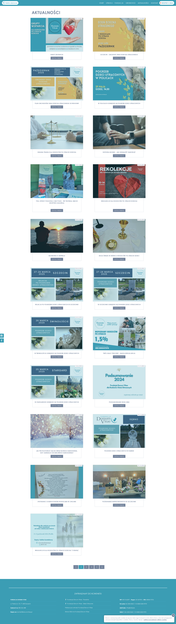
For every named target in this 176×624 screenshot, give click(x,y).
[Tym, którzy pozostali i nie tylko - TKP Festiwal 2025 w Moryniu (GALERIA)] (57, 181)
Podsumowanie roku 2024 (119, 402)
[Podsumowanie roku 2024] (119, 382)
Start (101, 3)
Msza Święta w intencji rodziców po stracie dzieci (119, 256)
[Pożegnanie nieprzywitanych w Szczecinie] (119, 482)
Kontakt (154, 3)
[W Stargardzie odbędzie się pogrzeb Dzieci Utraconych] (57, 382)
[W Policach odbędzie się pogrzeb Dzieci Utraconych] (119, 83)
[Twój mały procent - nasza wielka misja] (119, 333)
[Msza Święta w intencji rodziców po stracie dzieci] (119, 236)
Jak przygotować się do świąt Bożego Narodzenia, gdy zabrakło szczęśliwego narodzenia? (57, 452)
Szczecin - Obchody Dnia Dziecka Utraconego (119, 55)
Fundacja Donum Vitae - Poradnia (78, 599)
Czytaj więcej (57, 58)
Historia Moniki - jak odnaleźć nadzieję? (119, 152)
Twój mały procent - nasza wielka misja (119, 353)
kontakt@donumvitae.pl (24, 612)
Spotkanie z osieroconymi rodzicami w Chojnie (57, 502)
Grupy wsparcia (56, 55)
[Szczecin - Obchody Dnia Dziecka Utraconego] (119, 35)
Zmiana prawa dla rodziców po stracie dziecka (56, 152)
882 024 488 (22, 608)
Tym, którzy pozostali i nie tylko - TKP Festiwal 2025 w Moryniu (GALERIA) (57, 202)
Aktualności (143, 3)
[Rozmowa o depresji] (57, 236)
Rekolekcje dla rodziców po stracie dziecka (119, 201)
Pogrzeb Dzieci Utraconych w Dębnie (119, 451)
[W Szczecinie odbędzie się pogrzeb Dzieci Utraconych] (119, 284)
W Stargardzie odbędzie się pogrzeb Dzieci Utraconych (57, 402)
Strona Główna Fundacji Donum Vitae (77, 612)
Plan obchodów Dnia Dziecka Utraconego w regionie (57, 103)
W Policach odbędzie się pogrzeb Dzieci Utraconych (119, 103)
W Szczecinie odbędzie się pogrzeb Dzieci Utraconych (119, 304)
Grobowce (130, 3)
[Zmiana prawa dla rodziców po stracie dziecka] (57, 132)
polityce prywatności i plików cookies (155, 620)
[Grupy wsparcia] (57, 35)
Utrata (109, 3)
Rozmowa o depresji (57, 256)
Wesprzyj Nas (167, 3)
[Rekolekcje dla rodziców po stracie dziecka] (119, 181)
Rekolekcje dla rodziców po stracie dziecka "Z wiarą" (57, 550)
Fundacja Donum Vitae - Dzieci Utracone (80, 603)
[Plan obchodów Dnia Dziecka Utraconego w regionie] (57, 83)
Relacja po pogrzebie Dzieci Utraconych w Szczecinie (56, 304)
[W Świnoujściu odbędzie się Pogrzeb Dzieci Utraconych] (57, 333)
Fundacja (119, 3)
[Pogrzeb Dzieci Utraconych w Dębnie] (119, 431)
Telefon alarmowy (11, 3)
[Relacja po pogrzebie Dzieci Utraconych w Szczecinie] (57, 284)
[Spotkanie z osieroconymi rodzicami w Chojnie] (57, 482)
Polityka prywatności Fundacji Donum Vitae (79, 608)
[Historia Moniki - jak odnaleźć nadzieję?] (119, 132)
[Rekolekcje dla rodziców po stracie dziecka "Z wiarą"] (57, 530)
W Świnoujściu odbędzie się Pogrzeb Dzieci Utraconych (57, 353)
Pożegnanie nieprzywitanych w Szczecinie (119, 502)
